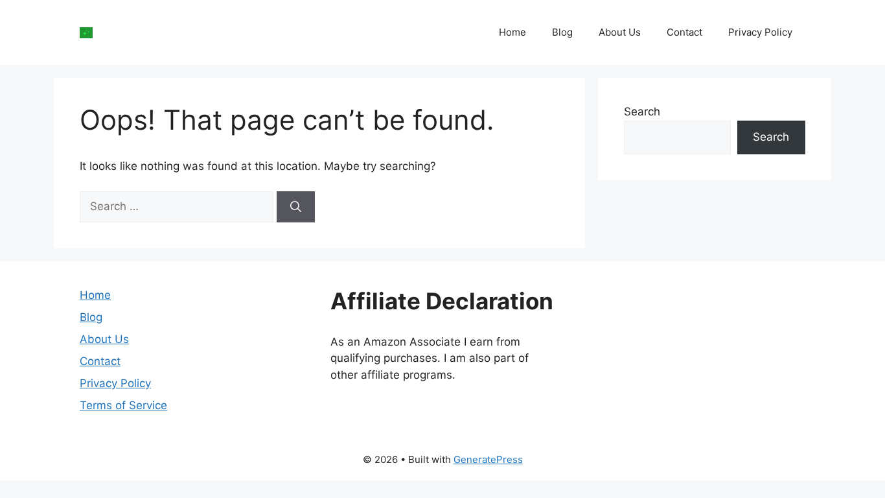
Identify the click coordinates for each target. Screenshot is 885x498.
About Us (620, 32)
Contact (684, 32)
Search (642, 111)
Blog (562, 32)
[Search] (296, 206)
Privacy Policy (760, 32)
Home (512, 32)
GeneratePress (488, 459)
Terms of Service (123, 405)
